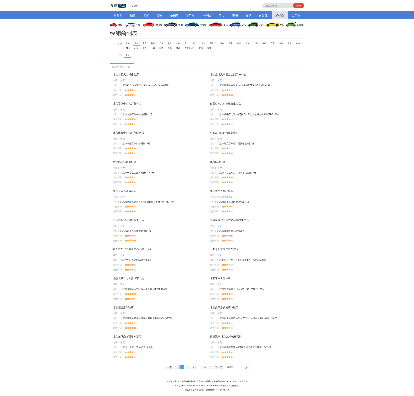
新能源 (300, 24)
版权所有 (235, 385)
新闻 (146, 15)
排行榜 (206, 15)
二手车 (296, 15)
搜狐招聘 (191, 381)
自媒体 (263, 15)
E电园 (174, 15)
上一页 (168, 367)
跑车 (282, 24)
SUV (261, 24)
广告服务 (200, 381)
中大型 (203, 24)
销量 (133, 15)
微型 (120, 24)
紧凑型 (159, 24)
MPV (243, 24)
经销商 (279, 15)
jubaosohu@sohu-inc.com (217, 389)
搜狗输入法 (171, 381)
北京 (134, 5)
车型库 (118, 15)
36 (204, 367)
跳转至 (230, 367)
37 (210, 367)
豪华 (225, 24)
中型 (180, 24)
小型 (138, 24)
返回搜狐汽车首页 (118, 5)
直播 (248, 15)
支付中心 (182, 381)
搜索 (298, 5)
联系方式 (210, 381)
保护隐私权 (220, 381)
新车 (160, 15)
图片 (221, 15)
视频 (235, 15)
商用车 (190, 15)
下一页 (218, 367)
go (246, 367)
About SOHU (232, 381)
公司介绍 (243, 381)
